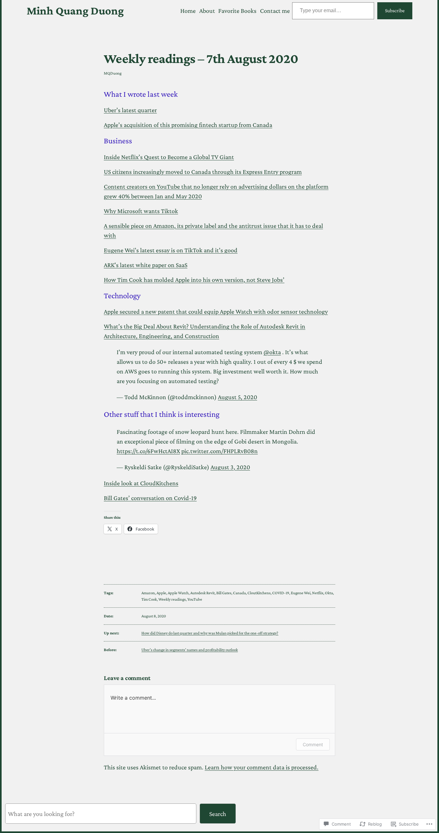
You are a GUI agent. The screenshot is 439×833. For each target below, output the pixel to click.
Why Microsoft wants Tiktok (141, 210)
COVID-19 (280, 592)
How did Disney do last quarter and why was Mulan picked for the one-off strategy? (209, 633)
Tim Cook (149, 599)
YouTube (194, 599)
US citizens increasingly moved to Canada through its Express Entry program (203, 171)
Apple (161, 592)
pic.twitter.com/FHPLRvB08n (219, 450)
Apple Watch (178, 592)
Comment (313, 744)
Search (217, 813)
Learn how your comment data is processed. (261, 767)
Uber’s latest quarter (130, 109)
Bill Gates (223, 592)
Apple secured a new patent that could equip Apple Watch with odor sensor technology (216, 311)
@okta (272, 351)
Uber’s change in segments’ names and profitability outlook (189, 649)
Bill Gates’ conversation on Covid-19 (150, 497)
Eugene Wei (300, 592)
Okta (329, 592)
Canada (239, 592)
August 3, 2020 (230, 466)
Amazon (148, 592)
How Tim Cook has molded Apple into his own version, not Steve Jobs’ (194, 279)
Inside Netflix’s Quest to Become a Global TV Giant (169, 156)
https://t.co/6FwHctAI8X (148, 450)
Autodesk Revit (202, 592)
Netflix (317, 592)
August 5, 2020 (237, 396)
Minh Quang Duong (75, 10)
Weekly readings (172, 599)
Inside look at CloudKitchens (141, 483)
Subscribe (395, 10)
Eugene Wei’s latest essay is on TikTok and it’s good (170, 250)
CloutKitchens (259, 592)
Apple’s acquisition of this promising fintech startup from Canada (188, 124)
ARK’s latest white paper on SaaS (145, 264)
